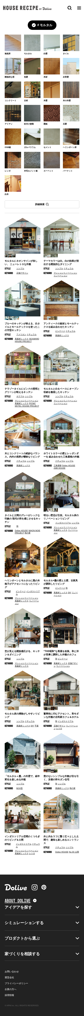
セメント (47, 147)
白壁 (45, 53)
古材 (26, 100)
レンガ (8, 171)
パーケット (68, 171)
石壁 (65, 124)
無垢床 (8, 53)
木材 (45, 77)
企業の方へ (10, 989)
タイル (66, 53)
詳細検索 (40, 204)
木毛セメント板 (31, 171)
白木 (7, 194)
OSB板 (8, 147)
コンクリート (10, 100)
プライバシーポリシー (16, 983)
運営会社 (9, 977)
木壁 (45, 100)
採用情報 (9, 995)
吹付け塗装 (29, 124)
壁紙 (45, 124)
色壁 (26, 77)
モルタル (28, 53)
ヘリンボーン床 (70, 147)
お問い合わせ (12, 971)
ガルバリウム (30, 147)
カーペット (48, 171)
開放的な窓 (9, 77)
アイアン (9, 124)
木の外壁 (67, 100)
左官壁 (66, 77)
